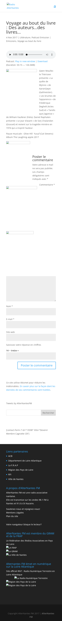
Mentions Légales (15, 512)
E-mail (10, 319)
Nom (9, 306)
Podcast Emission (40, 37)
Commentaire (47, 184)
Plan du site (12, 516)
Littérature (25, 37)
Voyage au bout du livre (29, 41)
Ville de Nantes (15, 479)
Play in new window (25, 61)
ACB (10, 456)
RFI (9, 474)
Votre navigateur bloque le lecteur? (24, 524)
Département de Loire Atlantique (25, 460)
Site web (10, 332)
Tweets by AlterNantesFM (19, 403)
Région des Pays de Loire (20, 469)
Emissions (11, 41)
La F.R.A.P (13, 465)
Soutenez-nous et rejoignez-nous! (23, 509)
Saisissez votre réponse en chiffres (23, 344)
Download (42, 61)
